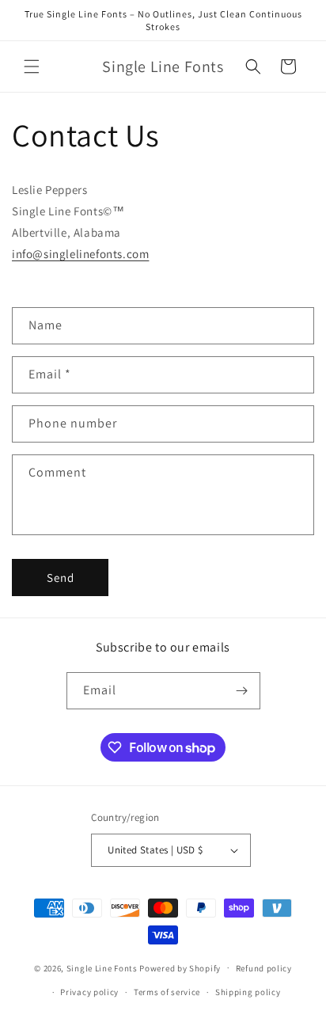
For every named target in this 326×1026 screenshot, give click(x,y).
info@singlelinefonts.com (80, 253)
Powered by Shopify (180, 967)
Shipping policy (248, 992)
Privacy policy (89, 992)
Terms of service (167, 992)
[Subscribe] (242, 690)
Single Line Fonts (102, 967)
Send (60, 577)
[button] (31, 66)
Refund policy (264, 968)
